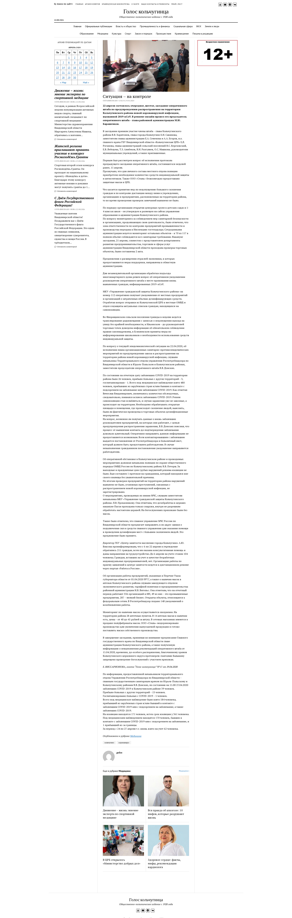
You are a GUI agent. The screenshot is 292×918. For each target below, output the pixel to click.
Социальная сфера (183, 26)
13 (57, 67)
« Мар (63, 82)
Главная (79, 4)
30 (74, 77)
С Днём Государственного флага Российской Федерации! (74, 201)
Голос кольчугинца (146, 11)
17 (80, 67)
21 (63, 72)
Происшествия (163, 33)
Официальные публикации (98, 26)
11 (86, 62)
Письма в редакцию (202, 33)
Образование (87, 33)
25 (86, 72)
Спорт (128, 33)
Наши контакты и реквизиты (155, 4)
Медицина (102, 33)
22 (69, 72)
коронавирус (124, 742)
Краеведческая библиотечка (116, 4)
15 (69, 67)
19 (91, 67)
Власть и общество (126, 26)
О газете (135, 4)
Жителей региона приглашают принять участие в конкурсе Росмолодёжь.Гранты (71, 151)
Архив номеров (92, 4)
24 (80, 72)
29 (69, 77)
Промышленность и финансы (155, 26)
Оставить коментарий (67, 139)
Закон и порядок (143, 33)
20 (57, 72)
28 (63, 77)
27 (57, 77)
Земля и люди (212, 26)
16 (74, 67)
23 (74, 72)
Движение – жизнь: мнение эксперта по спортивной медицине (120, 813)
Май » (86, 82)
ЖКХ (198, 26)
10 (80, 62)
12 (91, 62)
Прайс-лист (176, 4)
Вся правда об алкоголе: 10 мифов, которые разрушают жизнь (166, 813)
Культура (116, 33)
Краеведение (182, 33)
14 (63, 67)
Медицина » (184, 771)
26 (91, 72)
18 (86, 67)
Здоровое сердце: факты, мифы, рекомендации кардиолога (164, 863)
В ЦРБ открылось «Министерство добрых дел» (121, 861)
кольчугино (109, 742)
